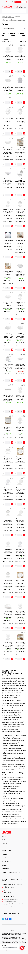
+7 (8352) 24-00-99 (9, 888)
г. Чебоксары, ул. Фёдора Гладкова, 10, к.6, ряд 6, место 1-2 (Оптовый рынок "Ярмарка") (14, 905)
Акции (3, 839)
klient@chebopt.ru (9, 908)
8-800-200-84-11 (8, 892)
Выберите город (9, 1)
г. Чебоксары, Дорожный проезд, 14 (11, 899)
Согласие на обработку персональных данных (12, 880)
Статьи (3, 847)
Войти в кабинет (6, 850)
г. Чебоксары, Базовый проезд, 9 (10, 901)
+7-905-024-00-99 (9, 896)
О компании (5, 854)
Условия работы (6, 861)
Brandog (7, 950)
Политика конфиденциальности (11, 872)
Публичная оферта (7, 876)
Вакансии (4, 865)
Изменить (24, 1)
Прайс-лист (5, 843)
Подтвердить (17, 1)
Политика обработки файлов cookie (12, 884)
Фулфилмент (5, 868)
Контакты (4, 857)
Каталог (4, 836)
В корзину (12, 71)
